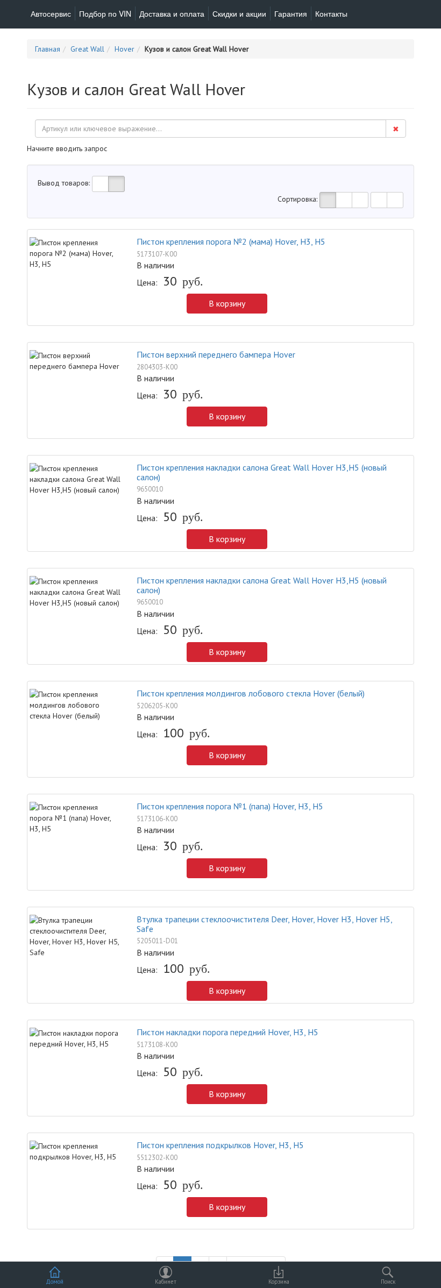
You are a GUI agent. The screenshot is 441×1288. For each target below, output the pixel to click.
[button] (142, 306)
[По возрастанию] (379, 200)
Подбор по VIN (105, 13)
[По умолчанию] (327, 200)
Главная (47, 49)
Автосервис (51, 13)
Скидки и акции (239, 13)
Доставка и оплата (171, 13)
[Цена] (360, 200)
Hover (124, 49)
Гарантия (290, 13)
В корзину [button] (227, 303)
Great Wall (87, 49)
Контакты (331, 13)
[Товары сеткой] (116, 184)
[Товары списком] (100, 184)
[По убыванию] (395, 200)
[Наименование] (344, 200)
